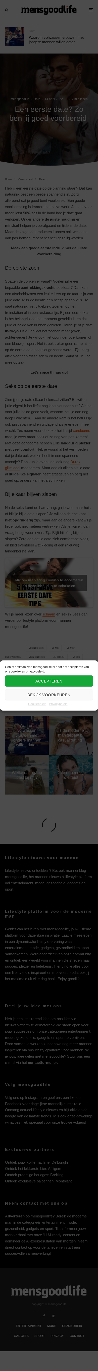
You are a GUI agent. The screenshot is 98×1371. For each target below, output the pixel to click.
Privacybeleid (58, 704)
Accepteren (49, 681)
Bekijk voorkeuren (49, 695)
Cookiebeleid (37, 704)
